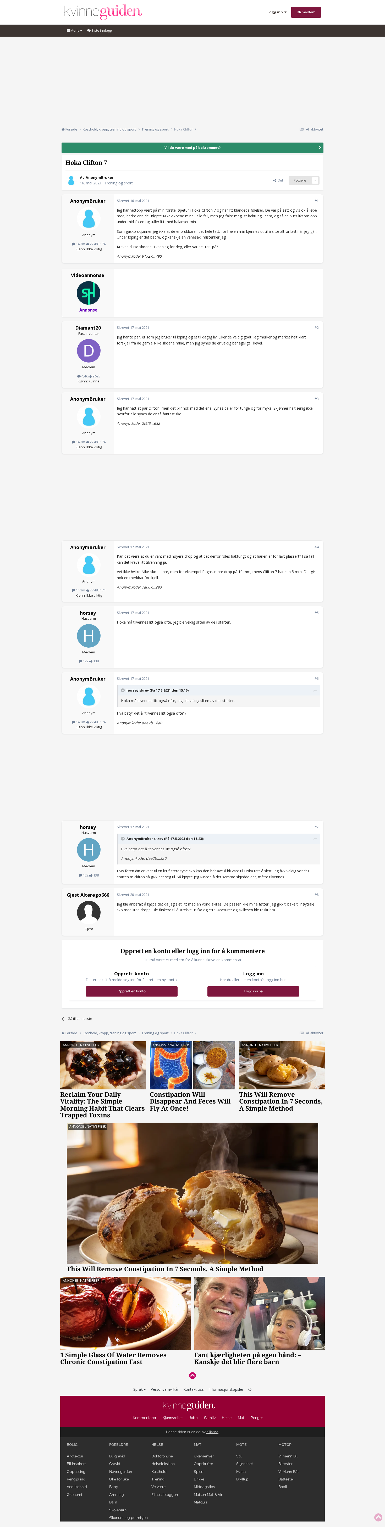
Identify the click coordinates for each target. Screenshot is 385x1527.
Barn (113, 1502)
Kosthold (159, 1471)
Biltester (285, 1464)
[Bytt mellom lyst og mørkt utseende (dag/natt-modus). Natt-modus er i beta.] (250, 1389)
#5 (316, 612)
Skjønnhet (244, 1464)
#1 (316, 200)
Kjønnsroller (173, 1418)
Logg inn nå (253, 991)
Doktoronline (162, 1456)
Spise (198, 1471)
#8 (316, 894)
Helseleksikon (163, 1464)
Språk (138, 1389)
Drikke (199, 1479)
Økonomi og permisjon (128, 1517)
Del (279, 180)
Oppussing (76, 1471)
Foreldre (118, 1445)
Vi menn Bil (288, 1456)
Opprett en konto (132, 991)
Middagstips (204, 1487)
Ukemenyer (204, 1456)
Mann (241, 1471)
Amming (116, 1494)
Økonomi (74, 1494)
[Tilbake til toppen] (192, 1375)
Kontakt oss (193, 1389)
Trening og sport (118, 182)
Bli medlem (306, 12)
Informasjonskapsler (225, 1389)
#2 (316, 327)
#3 (316, 398)
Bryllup (242, 1479)
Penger (257, 1418)
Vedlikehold (77, 1487)
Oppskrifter (203, 1464)
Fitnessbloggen (164, 1494)
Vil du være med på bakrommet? (192, 147)
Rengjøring (76, 1479)
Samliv (210, 1418)
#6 (316, 678)
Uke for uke (119, 1479)
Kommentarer (144, 1418)
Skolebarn (117, 1510)
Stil (239, 1456)
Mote (241, 1445)
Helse (227, 1418)
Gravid (114, 1464)
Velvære (158, 1487)
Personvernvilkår (165, 1389)
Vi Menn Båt (288, 1471)
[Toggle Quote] (123, 690)
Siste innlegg (101, 30)
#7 (316, 826)
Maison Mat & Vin (208, 1494)
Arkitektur (75, 1456)
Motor (285, 1445)
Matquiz (200, 1502)
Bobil (282, 1487)
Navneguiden (120, 1471)
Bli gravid (117, 1456)
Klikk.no (212, 1432)
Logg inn (275, 12)
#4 (316, 547)
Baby (113, 1487)
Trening (157, 1479)
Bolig (72, 1445)
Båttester (286, 1479)
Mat (241, 1418)
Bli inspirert (76, 1464)
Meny (75, 30)
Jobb (193, 1418)
